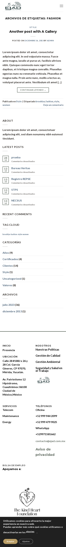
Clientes (8, 265)
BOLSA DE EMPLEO (14, 465)
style (56, 101)
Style (33, 27)
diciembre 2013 (12, 311)
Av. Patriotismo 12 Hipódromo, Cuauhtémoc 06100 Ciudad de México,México (15, 387)
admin (50, 40)
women (6, 105)
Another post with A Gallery (33, 31)
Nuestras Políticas (47, 349)
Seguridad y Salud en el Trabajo (49, 369)
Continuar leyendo (33, 90)
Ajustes (26, 541)
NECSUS (16, 200)
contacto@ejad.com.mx (50, 441)
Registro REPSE (21, 178)
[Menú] (61, 6)
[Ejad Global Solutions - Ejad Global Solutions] (16, 6)
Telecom (8, 409)
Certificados (10, 259)
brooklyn (40, 101)
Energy (7, 422)
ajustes (30, 531)
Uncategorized (12, 278)
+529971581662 (46, 434)
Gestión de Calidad (48, 355)
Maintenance (11, 415)
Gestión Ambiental (48, 362)
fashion (49, 101)
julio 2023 (8, 304)
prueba (15, 157)
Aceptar (10, 541)
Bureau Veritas (20, 168)
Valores (7, 285)
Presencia (9, 350)
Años (6, 252)
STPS (14, 189)
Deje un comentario (53, 105)
